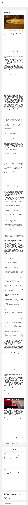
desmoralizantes (11, 190)
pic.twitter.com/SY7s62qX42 (16, 168)
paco (11, 443)
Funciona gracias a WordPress (8, 503)
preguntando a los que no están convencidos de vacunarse (13, 245)
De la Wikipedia (18, 114)
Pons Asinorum (6, 3)
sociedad (16, 443)
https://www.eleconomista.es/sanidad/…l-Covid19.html (14, 299)
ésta (22, 186)
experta (22, 411)
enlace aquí (13, 411)
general (14, 443)
